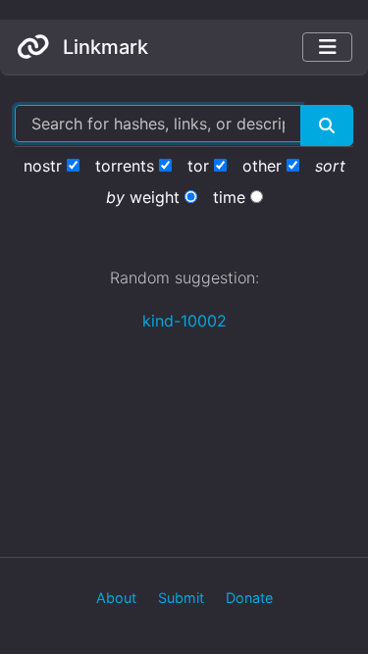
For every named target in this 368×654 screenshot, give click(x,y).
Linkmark (103, 47)
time (229, 197)
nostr (43, 166)
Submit (181, 597)
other (262, 166)
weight (155, 197)
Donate (249, 597)
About (116, 597)
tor (198, 166)
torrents (124, 166)
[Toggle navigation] (327, 47)
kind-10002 (184, 320)
